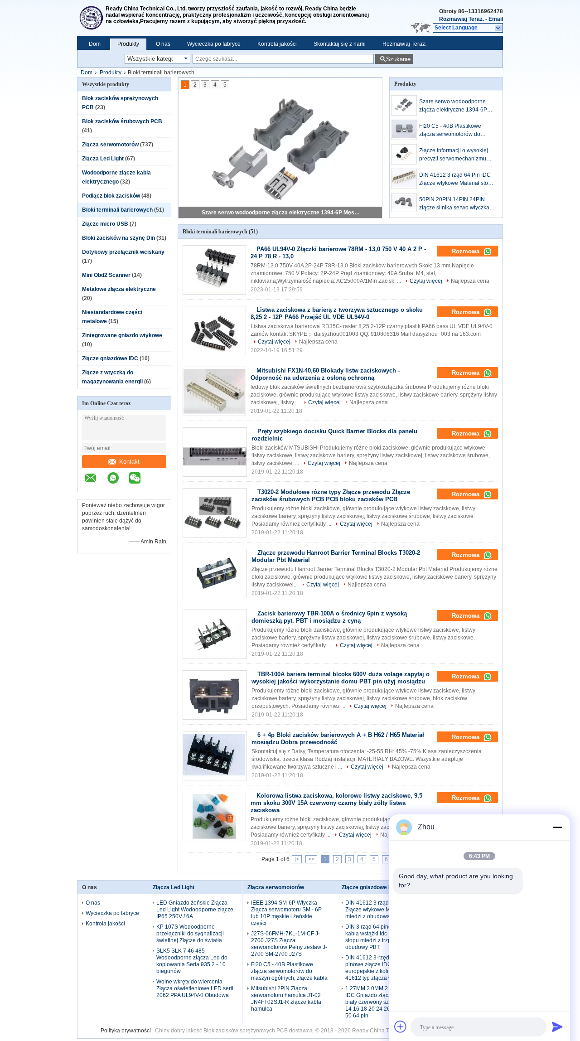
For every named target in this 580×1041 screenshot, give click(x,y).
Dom (95, 44)
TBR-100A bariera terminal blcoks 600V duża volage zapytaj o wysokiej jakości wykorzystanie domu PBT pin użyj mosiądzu (340, 678)
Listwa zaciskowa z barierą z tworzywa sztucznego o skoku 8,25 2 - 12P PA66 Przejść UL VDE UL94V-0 (337, 313)
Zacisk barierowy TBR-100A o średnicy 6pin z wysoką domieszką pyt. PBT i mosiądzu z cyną (329, 617)
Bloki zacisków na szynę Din (118, 238)
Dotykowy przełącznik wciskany (123, 252)
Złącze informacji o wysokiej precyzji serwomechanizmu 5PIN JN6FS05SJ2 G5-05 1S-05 (455, 155)
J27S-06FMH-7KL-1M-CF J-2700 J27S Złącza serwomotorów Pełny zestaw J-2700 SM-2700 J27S (289, 943)
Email (495, 19)
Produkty (128, 44)
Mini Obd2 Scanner (106, 275)
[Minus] (557, 827)
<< (311, 859)
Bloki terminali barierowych (117, 210)
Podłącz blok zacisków (111, 196)
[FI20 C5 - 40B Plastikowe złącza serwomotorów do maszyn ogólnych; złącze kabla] (404, 130)
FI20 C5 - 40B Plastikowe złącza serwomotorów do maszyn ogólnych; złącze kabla (457, 130)
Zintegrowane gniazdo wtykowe (122, 335)
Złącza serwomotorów (110, 144)
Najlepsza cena (470, 281)
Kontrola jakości (277, 44)
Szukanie (398, 59)
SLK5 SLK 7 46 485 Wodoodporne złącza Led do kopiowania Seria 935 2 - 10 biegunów (191, 961)
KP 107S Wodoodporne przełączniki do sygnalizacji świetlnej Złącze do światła (190, 934)
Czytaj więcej (426, 281)
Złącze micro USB (105, 224)
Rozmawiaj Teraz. (461, 19)
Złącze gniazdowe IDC (110, 358)
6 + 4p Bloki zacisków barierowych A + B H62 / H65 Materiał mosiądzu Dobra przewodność (337, 738)
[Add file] (400, 1026)
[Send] (557, 1026)
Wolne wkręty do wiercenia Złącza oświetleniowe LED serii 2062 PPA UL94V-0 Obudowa (194, 988)
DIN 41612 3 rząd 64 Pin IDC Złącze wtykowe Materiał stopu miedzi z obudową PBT (456, 179)
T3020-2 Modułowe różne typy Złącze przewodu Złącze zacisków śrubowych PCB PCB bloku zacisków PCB (330, 496)
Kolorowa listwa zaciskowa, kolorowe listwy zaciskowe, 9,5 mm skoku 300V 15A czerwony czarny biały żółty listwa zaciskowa (336, 802)
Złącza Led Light (103, 158)
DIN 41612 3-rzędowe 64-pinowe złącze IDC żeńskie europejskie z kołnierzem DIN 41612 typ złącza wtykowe (381, 967)
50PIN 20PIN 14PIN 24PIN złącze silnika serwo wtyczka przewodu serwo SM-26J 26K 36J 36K (455, 204)
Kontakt (129, 461)
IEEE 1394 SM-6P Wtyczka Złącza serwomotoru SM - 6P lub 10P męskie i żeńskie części (286, 913)
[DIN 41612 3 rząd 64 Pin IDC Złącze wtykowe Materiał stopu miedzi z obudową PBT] (404, 179)
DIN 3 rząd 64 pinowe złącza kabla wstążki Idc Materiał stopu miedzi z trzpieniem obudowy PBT (380, 937)
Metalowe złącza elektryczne (119, 289)
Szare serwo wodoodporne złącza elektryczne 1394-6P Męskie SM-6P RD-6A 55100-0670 (281, 212)
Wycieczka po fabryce (214, 44)
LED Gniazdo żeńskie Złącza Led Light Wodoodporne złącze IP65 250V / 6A (194, 910)
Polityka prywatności (126, 1030)
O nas (163, 44)
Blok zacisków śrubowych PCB (122, 121)
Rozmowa (466, 251)
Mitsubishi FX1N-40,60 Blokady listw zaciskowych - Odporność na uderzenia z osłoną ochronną (325, 374)
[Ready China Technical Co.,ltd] (91, 18)
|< (297, 859)
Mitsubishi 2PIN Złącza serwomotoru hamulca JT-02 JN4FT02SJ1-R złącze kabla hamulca (286, 998)
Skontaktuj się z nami (340, 44)
